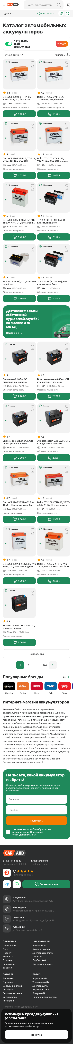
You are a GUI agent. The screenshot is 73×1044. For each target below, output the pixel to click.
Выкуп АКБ (38, 993)
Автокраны (9, 1000)
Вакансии (8, 967)
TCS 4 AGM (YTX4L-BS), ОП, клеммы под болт (52, 221)
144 (45, 665)
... (36, 665)
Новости (7, 953)
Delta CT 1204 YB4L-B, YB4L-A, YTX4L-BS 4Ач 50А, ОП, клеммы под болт (19, 159)
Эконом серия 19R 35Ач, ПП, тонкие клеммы (19, 626)
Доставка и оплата (42, 953)
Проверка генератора (44, 997)
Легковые (8, 978)
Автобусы (8, 989)
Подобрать (36, 820)
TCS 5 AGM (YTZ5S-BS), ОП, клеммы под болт (52, 283)
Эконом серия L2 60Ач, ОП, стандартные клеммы (18, 442)
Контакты (8, 956)
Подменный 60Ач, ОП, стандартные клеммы (15, 380)
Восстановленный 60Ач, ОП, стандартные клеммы (53, 380)
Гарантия (37, 956)
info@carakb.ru (39, 860)
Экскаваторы (10, 997)
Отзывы (7, 960)
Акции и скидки (41, 949)
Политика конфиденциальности (20, 1006)
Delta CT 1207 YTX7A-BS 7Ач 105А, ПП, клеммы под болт (18, 503)
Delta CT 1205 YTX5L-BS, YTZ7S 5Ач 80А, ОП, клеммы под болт (53, 159)
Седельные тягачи (13, 985)
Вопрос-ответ (39, 945)
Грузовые (8, 982)
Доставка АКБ (40, 985)
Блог (5, 949)
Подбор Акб (39, 960)
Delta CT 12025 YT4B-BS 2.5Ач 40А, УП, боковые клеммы (50, 98)
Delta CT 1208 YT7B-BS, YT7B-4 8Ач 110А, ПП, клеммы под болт (53, 503)
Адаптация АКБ (40, 989)
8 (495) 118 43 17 (46, 13)
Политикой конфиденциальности (27, 833)
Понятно (36, 1034)
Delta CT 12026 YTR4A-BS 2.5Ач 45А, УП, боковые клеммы (17, 98)
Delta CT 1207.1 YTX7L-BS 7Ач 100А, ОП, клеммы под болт (19, 565)
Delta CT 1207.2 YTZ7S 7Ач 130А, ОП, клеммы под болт (53, 565)
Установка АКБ (40, 982)
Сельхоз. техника (12, 993)
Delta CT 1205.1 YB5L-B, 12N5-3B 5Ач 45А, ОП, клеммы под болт (19, 221)
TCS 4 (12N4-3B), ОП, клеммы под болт (19, 283)
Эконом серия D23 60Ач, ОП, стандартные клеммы (53, 442)
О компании (9, 945)
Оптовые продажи (42, 964)
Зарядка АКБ (39, 978)
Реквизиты (9, 964)
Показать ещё (36, 653)
